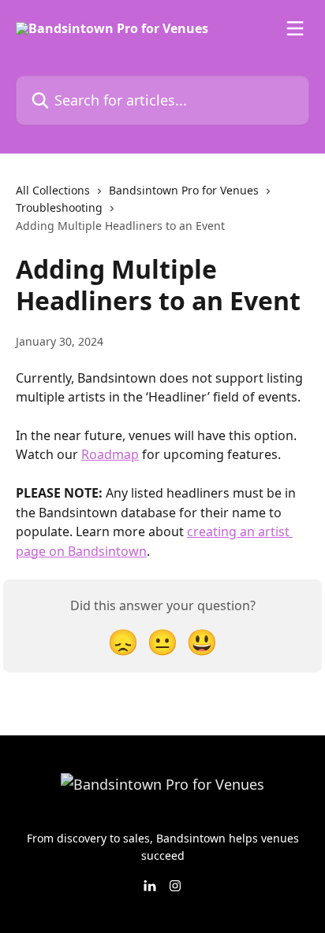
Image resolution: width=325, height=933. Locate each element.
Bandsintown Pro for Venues (184, 190)
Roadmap (110, 454)
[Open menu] (295, 28)
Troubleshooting (59, 207)
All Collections (53, 190)
